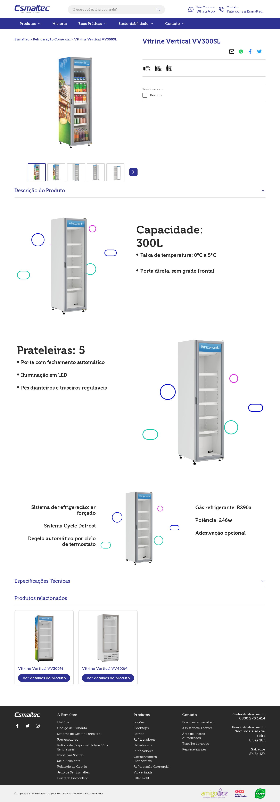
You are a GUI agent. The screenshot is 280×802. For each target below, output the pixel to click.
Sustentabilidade (133, 23)
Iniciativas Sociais (70, 755)
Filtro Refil (141, 778)
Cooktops (141, 728)
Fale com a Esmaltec (198, 722)
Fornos (139, 734)
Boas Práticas (90, 23)
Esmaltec (22, 39)
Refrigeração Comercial (52, 39)
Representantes (194, 749)
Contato (172, 23)
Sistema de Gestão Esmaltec (78, 734)
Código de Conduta (72, 728)
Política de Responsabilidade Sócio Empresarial (83, 747)
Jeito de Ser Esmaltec (73, 772)
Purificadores (144, 751)
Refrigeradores (145, 739)
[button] (133, 172)
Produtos (28, 23)
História (59, 23)
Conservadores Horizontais (145, 759)
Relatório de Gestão (72, 767)
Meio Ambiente (69, 761)
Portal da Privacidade (72, 778)
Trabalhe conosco (195, 744)
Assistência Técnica (197, 728)
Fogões (139, 722)
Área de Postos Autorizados (193, 736)
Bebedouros (143, 745)
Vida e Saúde (143, 772)
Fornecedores (67, 739)
